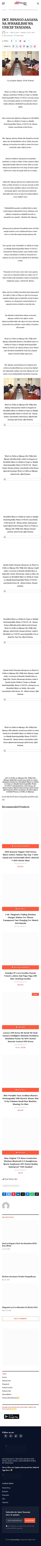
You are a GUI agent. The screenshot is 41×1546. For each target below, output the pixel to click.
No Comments (8, 35)
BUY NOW (21, 1027)
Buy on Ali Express (21, 846)
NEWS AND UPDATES (11, 1186)
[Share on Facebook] (12, 41)
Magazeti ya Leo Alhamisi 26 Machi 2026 (20, 1307)
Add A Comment (20, 1318)
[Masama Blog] (20, 3)
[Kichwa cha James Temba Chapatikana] (20, 1263)
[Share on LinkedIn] (24, 41)
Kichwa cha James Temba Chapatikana (19, 1276)
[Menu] (3, 3)
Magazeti (5, 1384)
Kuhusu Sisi (6, 1391)
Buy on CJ (21, 909)
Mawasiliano (6, 1394)
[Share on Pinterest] (20, 41)
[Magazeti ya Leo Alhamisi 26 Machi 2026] (20, 1294)
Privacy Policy (12, 1528)
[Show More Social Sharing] (29, 41)
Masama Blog (15, 1539)
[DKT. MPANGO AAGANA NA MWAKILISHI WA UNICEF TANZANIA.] (20, 63)
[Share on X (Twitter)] (16, 41)
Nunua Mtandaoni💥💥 (10, 1398)
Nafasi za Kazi (7, 1388)
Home (4, 1377)
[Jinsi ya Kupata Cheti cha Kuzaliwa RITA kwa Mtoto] (20, 1230)
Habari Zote (6, 1381)
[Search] (38, 3)
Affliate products (20, 863)
